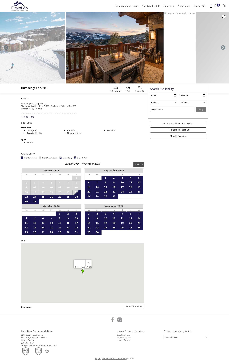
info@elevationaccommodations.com (39, 345)
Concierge (169, 6)
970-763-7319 (27, 343)
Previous (6, 47)
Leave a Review (134, 306)
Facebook (112, 319)
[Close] (88, 263)
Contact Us (199, 6)
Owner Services (123, 337)
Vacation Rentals (151, 6)
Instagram (119, 319)
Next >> (139, 164)
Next (223, 47)
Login (97, 358)
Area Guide (184, 6)
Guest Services (123, 335)
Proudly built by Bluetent (114, 358)
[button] (82, 271)
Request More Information (179, 123)
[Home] (20, 6)
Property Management (126, 6)
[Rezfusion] (47, 351)
